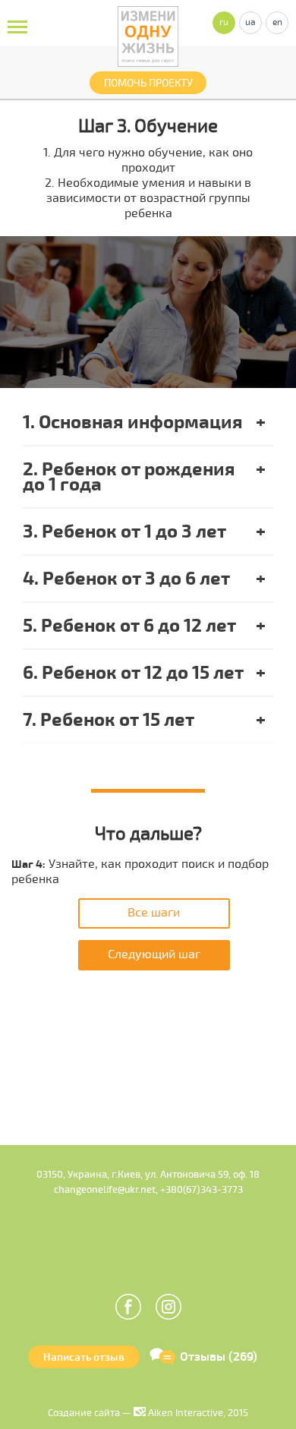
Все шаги (154, 912)
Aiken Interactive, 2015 (197, 1413)
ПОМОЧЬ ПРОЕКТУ (148, 83)
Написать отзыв (83, 1357)
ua (250, 22)
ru (223, 22)
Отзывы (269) (218, 1357)
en (277, 22)
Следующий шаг (154, 954)
